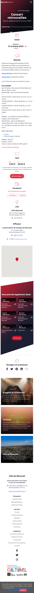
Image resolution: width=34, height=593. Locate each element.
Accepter (23, 590)
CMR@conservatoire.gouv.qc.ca (18, 239)
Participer (13, 195)
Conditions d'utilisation (17, 515)
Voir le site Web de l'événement (10, 147)
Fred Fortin (21, 330)
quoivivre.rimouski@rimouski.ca (17, 491)
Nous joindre (17, 527)
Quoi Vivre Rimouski (9, 10)
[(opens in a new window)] (17, 420)
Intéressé (22, 195)
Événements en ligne (17, 505)
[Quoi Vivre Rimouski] (7, 2)
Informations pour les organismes (17, 543)
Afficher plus (17, 338)
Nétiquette (17, 518)
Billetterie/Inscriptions (17, 502)
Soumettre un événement (17, 534)
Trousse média (17, 540)
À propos (17, 512)
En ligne (6, 134)
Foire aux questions (17, 524)
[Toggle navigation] (31, 2)
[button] (25, 46)
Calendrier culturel (17, 499)
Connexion (17, 545)
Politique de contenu (17, 537)
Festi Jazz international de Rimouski (6, 305)
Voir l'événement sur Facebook (17, 191)
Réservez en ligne (16, 176)
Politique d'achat (17, 521)
